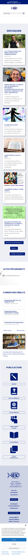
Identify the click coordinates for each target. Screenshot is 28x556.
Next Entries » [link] (21, 330)
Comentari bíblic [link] (14, 303)
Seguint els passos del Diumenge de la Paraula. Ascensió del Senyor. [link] (13, 223)
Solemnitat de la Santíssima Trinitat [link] (11, 312)
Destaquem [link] (14, 492)
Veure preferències (14, 548)
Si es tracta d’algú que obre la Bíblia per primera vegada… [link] (12, 52)
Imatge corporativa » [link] (17, 254)
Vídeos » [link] (14, 248)
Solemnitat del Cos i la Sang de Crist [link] (12, 301)
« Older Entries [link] (7, 330)
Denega (14, 544)
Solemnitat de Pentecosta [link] (13, 322)
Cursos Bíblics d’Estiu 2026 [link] (12, 156)
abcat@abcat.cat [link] (17, 486)
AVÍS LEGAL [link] (14, 499)
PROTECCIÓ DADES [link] (14, 513)
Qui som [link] (14, 490)
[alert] (14, 276)
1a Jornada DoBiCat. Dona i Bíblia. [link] (13, 190)
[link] (14, 8)
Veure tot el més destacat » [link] (14, 242)
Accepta (14, 539)
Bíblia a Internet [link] (14, 521)
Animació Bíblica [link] (14, 519)
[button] (25, 525)
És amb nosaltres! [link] (11, 125)
